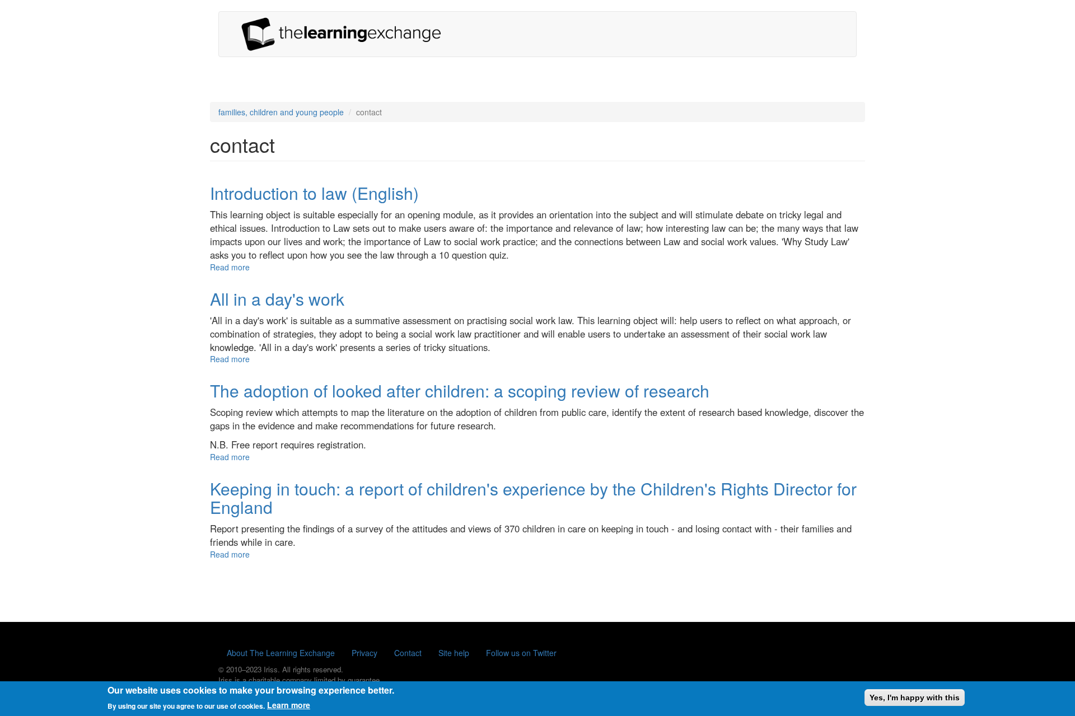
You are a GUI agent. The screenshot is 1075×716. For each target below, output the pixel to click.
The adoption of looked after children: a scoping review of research (459, 390)
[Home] (345, 34)
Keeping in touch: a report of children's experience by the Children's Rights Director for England (533, 497)
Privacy (364, 652)
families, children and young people (281, 112)
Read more (230, 267)
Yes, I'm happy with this (915, 697)
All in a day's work (277, 299)
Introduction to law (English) (314, 193)
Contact (408, 652)
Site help (453, 652)
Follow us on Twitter (521, 652)
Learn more (288, 704)
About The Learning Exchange (281, 652)
